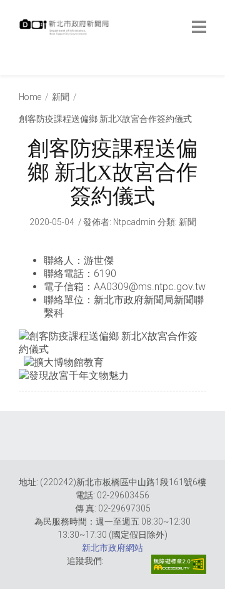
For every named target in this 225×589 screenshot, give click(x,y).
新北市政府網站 (112, 548)
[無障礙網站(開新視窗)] (178, 564)
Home (30, 97)
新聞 (60, 97)
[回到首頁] (65, 31)
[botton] (199, 26)
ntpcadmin (134, 222)
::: (21, 68)
